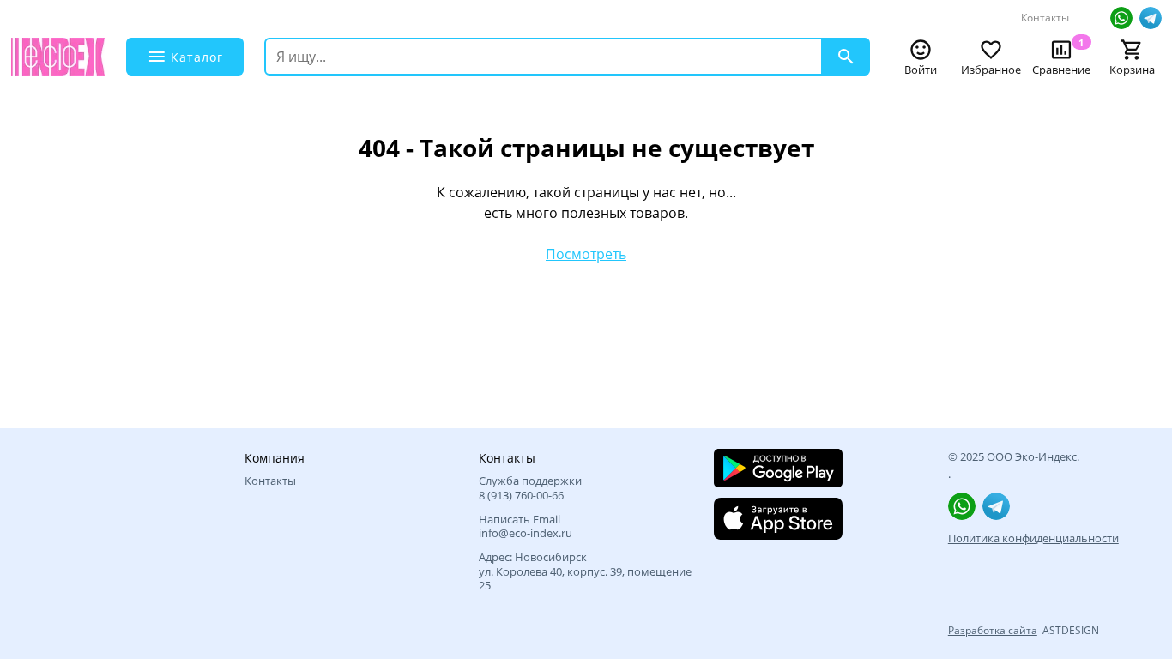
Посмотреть (586, 254)
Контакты (1045, 17)
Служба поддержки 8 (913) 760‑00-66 (530, 488)
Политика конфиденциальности (1033, 538)
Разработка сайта (992, 630)
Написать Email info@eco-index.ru (525, 526)
